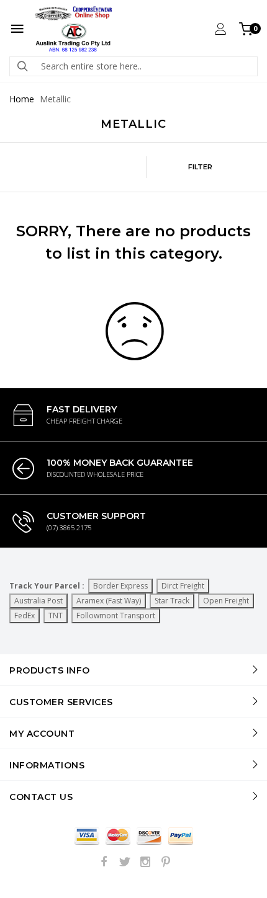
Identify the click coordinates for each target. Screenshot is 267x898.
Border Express (120, 585)
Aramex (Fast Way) (108, 600)
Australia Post (38, 600)
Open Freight (226, 600)
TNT (55, 615)
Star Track (172, 600)
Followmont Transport (115, 615)
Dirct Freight (182, 585)
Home (21, 99)
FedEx (24, 615)
